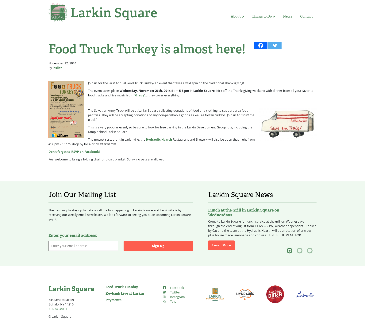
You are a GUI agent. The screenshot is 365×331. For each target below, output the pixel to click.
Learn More (223, 245)
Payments (113, 300)
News (287, 16)
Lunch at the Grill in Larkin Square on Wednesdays (243, 213)
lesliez (57, 68)
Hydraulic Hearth (159, 139)
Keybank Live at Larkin (125, 293)
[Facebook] (260, 45)
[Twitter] (275, 45)
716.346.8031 (57, 309)
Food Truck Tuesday (122, 287)
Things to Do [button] (262, 16)
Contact (306, 16)
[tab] (289, 250)
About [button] (236, 16)
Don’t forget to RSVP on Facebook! (74, 152)
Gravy (139, 95)
